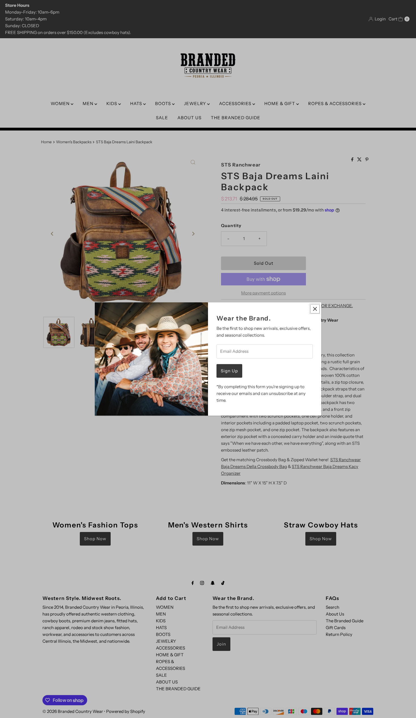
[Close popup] (315, 309)
